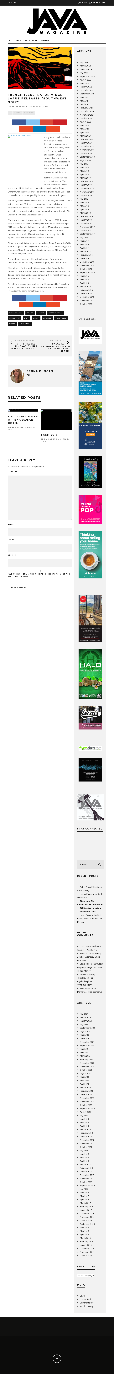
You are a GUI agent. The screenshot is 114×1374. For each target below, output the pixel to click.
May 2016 (84, 279)
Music (35, 40)
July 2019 (84, 163)
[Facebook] (19, 122)
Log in (83, 1295)
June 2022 (84, 83)
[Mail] (53, 129)
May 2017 (84, 244)
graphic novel (56, 313)
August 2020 (85, 121)
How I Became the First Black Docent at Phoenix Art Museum (90, 918)
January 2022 (86, 86)
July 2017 (84, 237)
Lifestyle (18, 113)
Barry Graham (16, 313)
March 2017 (85, 251)
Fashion (44, 40)
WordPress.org (86, 1306)
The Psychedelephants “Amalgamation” (85, 981)
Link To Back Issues (87, 319)
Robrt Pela (61, 318)
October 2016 (86, 269)
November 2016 (87, 265)
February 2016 (86, 290)
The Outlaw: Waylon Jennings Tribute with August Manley (90, 967)
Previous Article (25, 340)
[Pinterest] (60, 122)
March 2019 (85, 177)
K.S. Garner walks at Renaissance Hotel (23, 420)
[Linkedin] (39, 129)
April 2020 (84, 132)
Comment (12, 471)
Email (11, 540)
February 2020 (86, 139)
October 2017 (86, 230)
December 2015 (87, 297)
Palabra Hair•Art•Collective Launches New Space (56, 347)
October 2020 (86, 118)
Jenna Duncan (16, 106)
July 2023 (84, 72)
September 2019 (87, 156)
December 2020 (87, 111)
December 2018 (87, 188)
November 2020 (87, 114)
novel (36, 318)
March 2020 (85, 135)
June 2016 (84, 276)
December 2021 (87, 90)
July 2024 (84, 62)
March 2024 (85, 65)
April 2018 (84, 209)
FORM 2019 (49, 434)
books (30, 313)
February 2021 (86, 107)
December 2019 (87, 146)
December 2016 (87, 262)
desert (41, 313)
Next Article (56, 340)
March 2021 (85, 104)
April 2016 (84, 283)
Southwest (25, 324)
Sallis (12, 324)
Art (10, 40)
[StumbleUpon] (26, 129)
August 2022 (85, 79)
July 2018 (84, 198)
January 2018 (86, 219)
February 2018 (86, 216)
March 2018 (85, 213)
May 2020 (84, 128)
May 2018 (84, 205)
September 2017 (87, 234)
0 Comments (29, 113)
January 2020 (86, 142)
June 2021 (84, 97)
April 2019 (84, 174)
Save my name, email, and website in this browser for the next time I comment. (39, 575)
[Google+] (46, 122)
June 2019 (84, 167)
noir (26, 318)
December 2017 (87, 223)
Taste (26, 40)
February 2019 (86, 181)
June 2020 (84, 125)
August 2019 (85, 160)
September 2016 (87, 272)
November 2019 (87, 149)
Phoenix (47, 318)
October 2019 (86, 153)
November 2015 (87, 300)
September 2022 (87, 76)
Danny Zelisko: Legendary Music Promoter (89, 957)
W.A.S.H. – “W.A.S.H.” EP (87, 949)
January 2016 (86, 293)
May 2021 (84, 100)
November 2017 (87, 227)
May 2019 (84, 171)
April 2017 (84, 248)
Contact (13, 3)
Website (12, 555)
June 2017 (84, 241)
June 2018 (84, 202)
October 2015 (86, 304)
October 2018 (86, 195)
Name (11, 524)
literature (14, 318)
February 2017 (86, 255)
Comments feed (87, 1302)
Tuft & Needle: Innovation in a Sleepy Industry (24, 346)
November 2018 (87, 192)
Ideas (18, 40)
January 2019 (86, 184)
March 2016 (85, 286)
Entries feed (85, 1299)
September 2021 (87, 93)
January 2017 (86, 258)
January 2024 (86, 69)
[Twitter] (33, 122)
